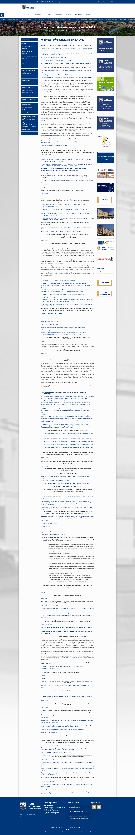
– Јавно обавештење (46, 624)
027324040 (45, 1)
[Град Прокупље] (28, 7)
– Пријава (43, 678)
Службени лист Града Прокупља (27, 52)
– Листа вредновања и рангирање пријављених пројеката (56, 613)
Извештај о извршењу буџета (27, 108)
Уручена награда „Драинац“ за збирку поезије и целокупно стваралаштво (79, 817)
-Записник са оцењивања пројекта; (50, 321)
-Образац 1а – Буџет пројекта (49, 330)
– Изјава (43, 187)
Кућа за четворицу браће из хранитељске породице (70, 19)
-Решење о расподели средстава (49, 324)
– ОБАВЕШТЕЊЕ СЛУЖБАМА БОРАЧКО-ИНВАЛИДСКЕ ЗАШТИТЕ (58, 281)
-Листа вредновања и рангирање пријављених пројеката (56, 789)
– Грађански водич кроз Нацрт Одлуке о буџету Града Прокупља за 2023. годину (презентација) (66, 77)
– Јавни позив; (44, 466)
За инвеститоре (26, 39)
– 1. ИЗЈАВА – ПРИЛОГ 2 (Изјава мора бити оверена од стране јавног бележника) (62, 294)
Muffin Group (69, 832)
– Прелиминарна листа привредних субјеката (53, 534)
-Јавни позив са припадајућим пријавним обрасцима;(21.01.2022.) (58, 745)
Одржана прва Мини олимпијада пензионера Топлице (77, 806)
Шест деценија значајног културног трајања (78, 812)
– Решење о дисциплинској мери (49, 173)
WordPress (50, 832)
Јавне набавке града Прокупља (27, 47)
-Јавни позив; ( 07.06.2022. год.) (49, 494)
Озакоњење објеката (27, 96)
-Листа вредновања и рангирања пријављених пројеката (56, 752)
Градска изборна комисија (29, 113)
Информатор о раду (27, 104)
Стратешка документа (27, 84)
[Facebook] (66, 829)
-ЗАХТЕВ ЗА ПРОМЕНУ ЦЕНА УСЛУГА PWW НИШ (53, 57)
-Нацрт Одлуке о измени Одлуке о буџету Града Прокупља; (56, 480)
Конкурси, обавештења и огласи (59, 30)
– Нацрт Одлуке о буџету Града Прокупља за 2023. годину (56, 75)
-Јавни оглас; (44, 598)
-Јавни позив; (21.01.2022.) (47, 759)
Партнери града (26, 80)
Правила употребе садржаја (27, 814)
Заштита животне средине (29, 67)
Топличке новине (26, 77)
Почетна (45, 30)
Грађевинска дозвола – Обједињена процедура (28, 91)
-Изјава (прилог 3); (46, 529)
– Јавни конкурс (45, 184)
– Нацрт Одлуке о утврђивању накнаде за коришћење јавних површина (60, 148)
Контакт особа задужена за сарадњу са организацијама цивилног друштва (29, 72)
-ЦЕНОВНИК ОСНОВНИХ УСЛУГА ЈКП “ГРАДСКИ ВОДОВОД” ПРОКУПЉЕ (60, 43)
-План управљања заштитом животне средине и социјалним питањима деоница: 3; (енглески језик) (67, 441)
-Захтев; (43, 592)
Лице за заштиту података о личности (29, 57)
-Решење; (43, 341)
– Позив (43, 675)
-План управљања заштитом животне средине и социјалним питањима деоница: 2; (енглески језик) (67, 436)
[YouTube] (68, 829)
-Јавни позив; (44, 240)
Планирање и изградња (28, 87)
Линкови (24, 43)
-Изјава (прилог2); (45, 526)
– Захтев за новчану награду (48, 196)
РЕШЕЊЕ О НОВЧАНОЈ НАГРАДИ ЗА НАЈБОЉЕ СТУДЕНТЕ (56, 60)
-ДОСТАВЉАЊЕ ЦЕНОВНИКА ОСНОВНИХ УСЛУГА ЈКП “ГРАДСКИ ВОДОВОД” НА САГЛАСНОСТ (66, 46)
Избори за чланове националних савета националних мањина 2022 (29, 124)
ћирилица (105, 1)
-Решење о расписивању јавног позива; (51, 313)
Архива (23, 133)
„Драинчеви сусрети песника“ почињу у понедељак (99, 19)
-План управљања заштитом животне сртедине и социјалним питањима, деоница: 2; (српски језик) (67, 433)
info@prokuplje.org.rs (55, 1)
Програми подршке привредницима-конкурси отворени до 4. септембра (34, 19)
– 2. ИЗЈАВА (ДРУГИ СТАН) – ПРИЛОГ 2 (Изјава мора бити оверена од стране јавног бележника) (66, 297)
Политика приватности (26, 817)
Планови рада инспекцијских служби (29, 62)
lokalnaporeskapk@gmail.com (49, 130)
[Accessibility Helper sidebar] (2, 15)
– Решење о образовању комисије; (50, 318)
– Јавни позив (44, 157)
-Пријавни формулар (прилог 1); (49, 523)
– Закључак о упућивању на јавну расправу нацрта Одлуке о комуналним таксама (62, 138)
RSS (111, 1)
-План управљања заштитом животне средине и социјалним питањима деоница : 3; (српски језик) (67, 438)
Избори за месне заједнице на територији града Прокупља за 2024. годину (29, 117)
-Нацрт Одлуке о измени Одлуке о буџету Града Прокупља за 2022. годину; (61, 231)
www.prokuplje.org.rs (54, 813)
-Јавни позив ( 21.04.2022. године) (49, 605)
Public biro (91, 832)
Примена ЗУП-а (26, 129)
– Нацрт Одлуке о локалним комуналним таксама (54, 145)
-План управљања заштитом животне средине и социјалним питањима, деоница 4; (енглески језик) (67, 447)
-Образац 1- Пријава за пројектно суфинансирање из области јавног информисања (63, 327)
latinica (100, 1)
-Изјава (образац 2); (46, 532)
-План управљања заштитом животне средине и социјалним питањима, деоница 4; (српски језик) (67, 444)
